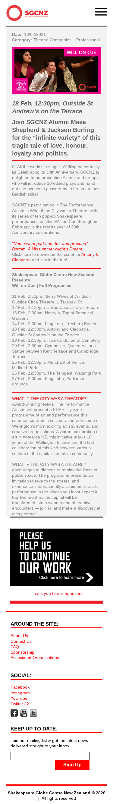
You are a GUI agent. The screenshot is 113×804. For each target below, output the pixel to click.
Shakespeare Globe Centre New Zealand (28, 14)
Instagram (20, 692)
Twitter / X (20, 703)
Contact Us (21, 641)
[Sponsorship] (56, 557)
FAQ (15, 646)
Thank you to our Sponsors (57, 593)
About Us (19, 635)
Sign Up (72, 764)
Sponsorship (22, 652)
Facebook (20, 687)
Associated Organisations (35, 657)
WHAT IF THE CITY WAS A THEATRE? (49, 398)
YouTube (19, 698)
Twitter (33, 713)
